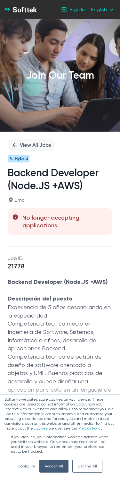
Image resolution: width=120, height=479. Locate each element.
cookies (41, 428)
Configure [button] (27, 466)
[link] (25, 9)
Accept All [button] (54, 466)
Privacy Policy (90, 428)
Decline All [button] (87, 466)
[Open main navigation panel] (7, 9)
